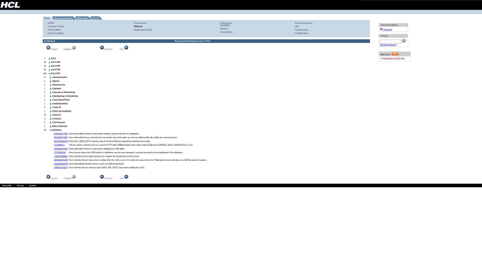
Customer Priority (56, 26)
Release (224, 28)
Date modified (54, 30)
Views (47, 18)
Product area (140, 23)
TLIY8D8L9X (60, 152)
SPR (297, 26)
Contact (32, 185)
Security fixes (226, 32)
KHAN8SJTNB (60, 133)
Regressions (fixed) (143, 30)
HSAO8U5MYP (61, 164)
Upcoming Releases (63, 18)
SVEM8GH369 (60, 149)
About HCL (7, 185)
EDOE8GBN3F (61, 141)
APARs (51, 23)
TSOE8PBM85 (60, 156)
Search (95, 18)
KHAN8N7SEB (60, 137)
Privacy (20, 185)
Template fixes (301, 33)
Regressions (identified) (226, 24)
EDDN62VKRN (61, 160)
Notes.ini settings (56, 33)
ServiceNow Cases (304, 23)
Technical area (301, 30)
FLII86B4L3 (59, 145)
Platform (138, 26)
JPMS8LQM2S (61, 167)
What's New (82, 18)
